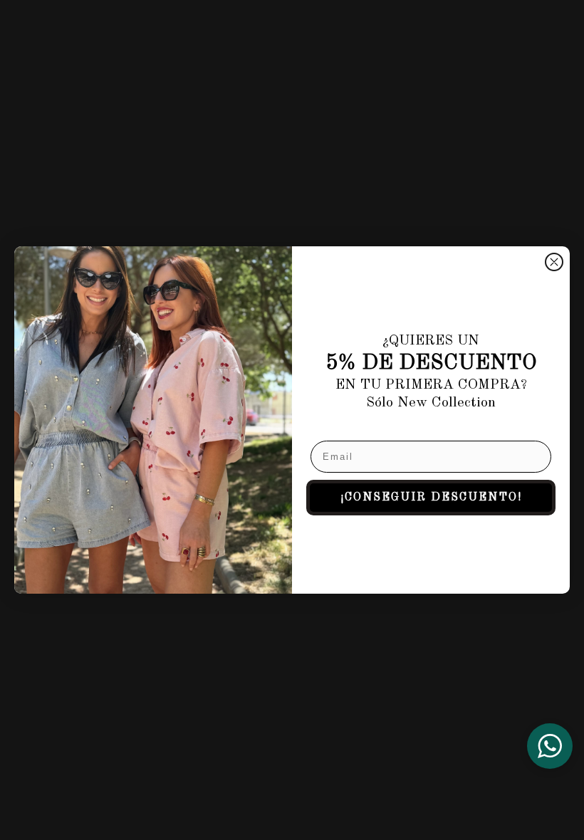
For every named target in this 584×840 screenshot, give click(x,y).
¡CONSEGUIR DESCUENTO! (431, 497)
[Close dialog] (554, 262)
